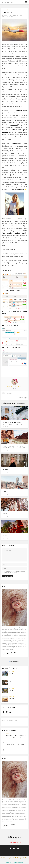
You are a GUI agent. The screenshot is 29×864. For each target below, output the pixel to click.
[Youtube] (15, 389)
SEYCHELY (6, 535)
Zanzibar (19, 110)
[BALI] (5, 682)
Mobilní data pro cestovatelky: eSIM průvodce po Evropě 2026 (13, 423)
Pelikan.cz (14, 125)
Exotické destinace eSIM (11, 858)
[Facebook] (13, 389)
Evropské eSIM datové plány (16, 857)
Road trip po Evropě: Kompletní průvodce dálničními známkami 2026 (14, 446)
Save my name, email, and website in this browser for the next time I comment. (15, 572)
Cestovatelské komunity (18, 862)
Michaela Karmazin (11, 2)
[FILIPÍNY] (5, 673)
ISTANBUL (5, 469)
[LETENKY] (14, 30)
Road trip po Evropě (5, 857)
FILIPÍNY (11, 673)
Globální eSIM (20, 858)
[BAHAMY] (5, 690)
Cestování (5, 9)
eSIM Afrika (24, 857)
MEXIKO (5, 513)
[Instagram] (7, 712)
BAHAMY (11, 690)
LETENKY (11, 698)
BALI (10, 681)
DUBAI (4, 491)
